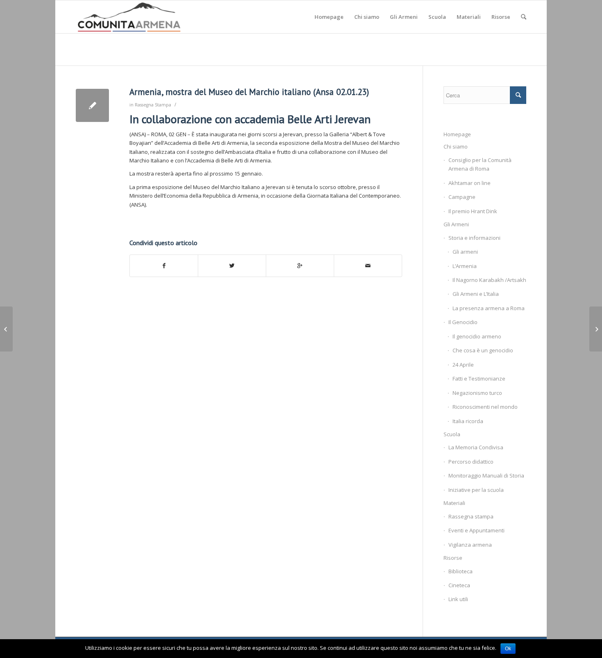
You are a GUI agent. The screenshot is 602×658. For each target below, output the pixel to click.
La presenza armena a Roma (489, 308)
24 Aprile (463, 364)
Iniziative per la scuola (476, 490)
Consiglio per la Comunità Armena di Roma (479, 164)
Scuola (452, 434)
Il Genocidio (463, 322)
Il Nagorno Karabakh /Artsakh (489, 280)
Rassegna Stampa (153, 105)
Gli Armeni (456, 224)
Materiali (454, 503)
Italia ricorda (468, 421)
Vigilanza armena (470, 544)
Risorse (453, 557)
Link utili (458, 599)
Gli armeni (465, 251)
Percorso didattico (470, 461)
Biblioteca (460, 571)
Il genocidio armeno (477, 336)
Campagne (461, 197)
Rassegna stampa (470, 516)
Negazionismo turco (477, 393)
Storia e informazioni (474, 237)
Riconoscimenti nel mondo (485, 406)
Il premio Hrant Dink (472, 211)
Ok (508, 648)
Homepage (457, 134)
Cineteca (459, 585)
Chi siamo (456, 146)
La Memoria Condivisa (475, 447)
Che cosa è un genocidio (483, 350)
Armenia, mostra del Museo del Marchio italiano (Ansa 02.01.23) (249, 91)
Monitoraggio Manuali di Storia (486, 475)
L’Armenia (465, 266)
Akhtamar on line (469, 183)
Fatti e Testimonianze (479, 378)
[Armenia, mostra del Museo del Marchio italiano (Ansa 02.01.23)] (92, 105)
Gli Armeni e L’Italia (476, 293)
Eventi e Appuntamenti (476, 530)
